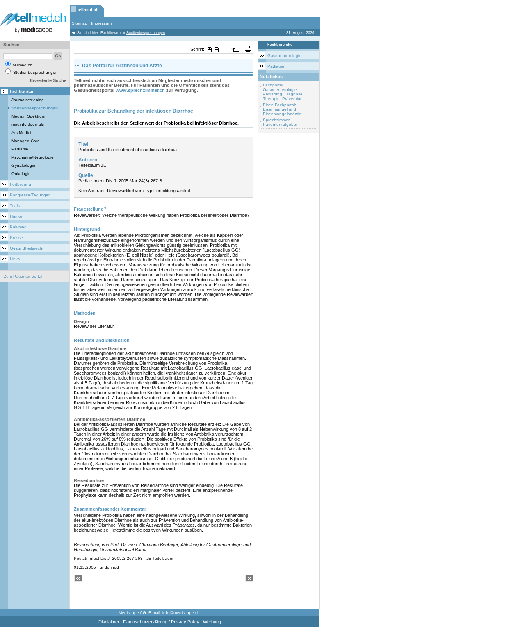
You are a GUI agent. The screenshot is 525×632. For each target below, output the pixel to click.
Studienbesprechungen (34, 108)
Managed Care (25, 141)
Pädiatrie (19, 149)
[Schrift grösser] (210, 49)
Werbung (212, 621)
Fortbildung (20, 184)
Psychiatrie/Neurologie (32, 157)
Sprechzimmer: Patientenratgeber (280, 122)
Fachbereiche (279, 45)
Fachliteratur (111, 33)
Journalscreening (27, 100)
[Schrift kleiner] (217, 49)
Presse (16, 237)
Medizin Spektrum (28, 116)
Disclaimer (108, 621)
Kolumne (18, 227)
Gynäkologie (23, 165)
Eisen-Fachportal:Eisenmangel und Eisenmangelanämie (282, 109)
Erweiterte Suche (48, 80)
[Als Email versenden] (235, 49)
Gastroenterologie (284, 55)
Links (15, 259)
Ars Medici (21, 132)
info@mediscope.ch (181, 612)
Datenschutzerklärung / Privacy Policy (161, 621)
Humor (16, 216)
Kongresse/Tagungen (30, 195)
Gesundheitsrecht (26, 248)
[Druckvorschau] (248, 49)
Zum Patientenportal (23, 276)
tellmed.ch (88, 9)
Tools (15, 205)
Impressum (101, 23)
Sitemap (79, 23)
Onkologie (21, 173)
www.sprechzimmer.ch (140, 90)
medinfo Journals (27, 124)
